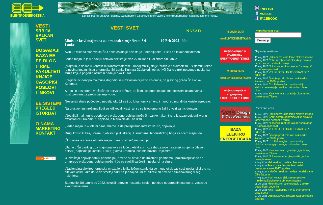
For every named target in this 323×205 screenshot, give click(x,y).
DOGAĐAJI (48, 50)
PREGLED (46, 108)
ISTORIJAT (46, 113)
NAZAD (193, 31)
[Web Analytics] (46, 159)
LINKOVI (45, 92)
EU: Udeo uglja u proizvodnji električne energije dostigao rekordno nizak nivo (281, 87)
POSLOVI (46, 87)
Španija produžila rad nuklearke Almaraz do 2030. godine (281, 80)
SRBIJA (43, 31)
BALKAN (44, 35)
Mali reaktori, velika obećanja (285, 162)
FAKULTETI (48, 71)
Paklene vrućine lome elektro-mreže (291, 57)
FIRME (43, 66)
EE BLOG (46, 60)
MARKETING (48, 128)
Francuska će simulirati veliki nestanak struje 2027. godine (279, 167)
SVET (41, 40)
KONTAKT (46, 133)
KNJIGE (44, 76)
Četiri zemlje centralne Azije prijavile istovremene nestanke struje (283, 62)
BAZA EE (45, 55)
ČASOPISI (46, 82)
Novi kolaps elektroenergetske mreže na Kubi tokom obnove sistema (280, 179)
